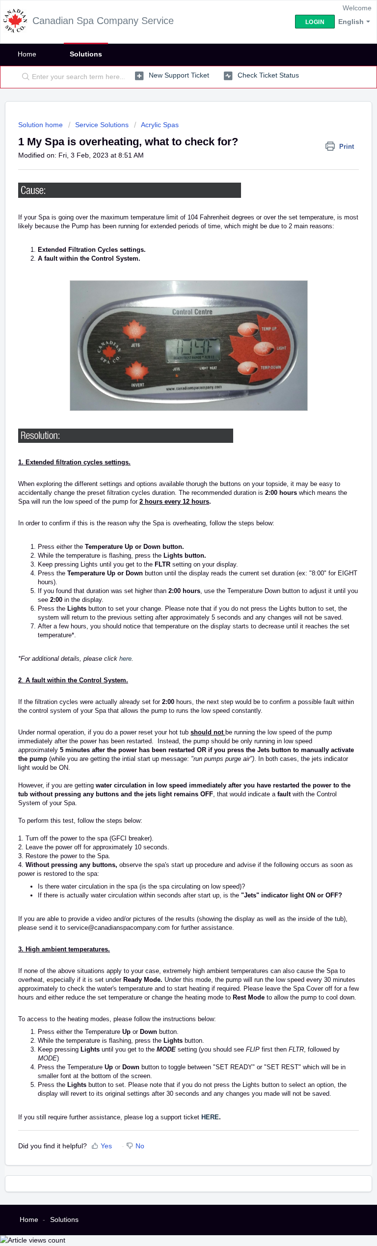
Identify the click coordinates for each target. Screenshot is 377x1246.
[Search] (23, 77)
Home (27, 54)
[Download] (170, 631)
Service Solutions (102, 125)
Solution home (41, 125)
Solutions (86, 54)
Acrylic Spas (160, 125)
